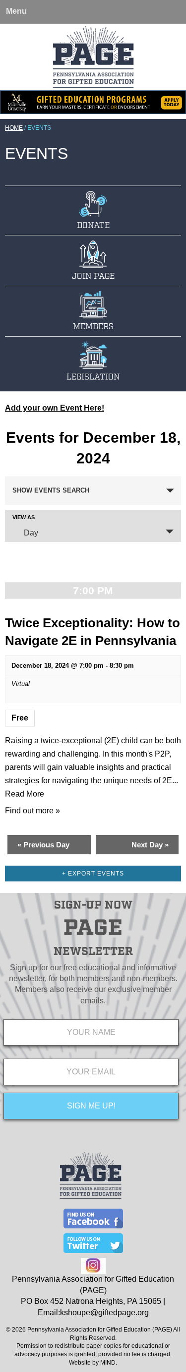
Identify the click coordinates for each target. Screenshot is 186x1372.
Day (31, 533)
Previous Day (43, 844)
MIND (108, 1362)
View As (23, 517)
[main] (93, 646)
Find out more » (32, 810)
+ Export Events (93, 873)
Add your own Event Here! (54, 408)
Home (14, 127)
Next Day (150, 844)
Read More (24, 794)
